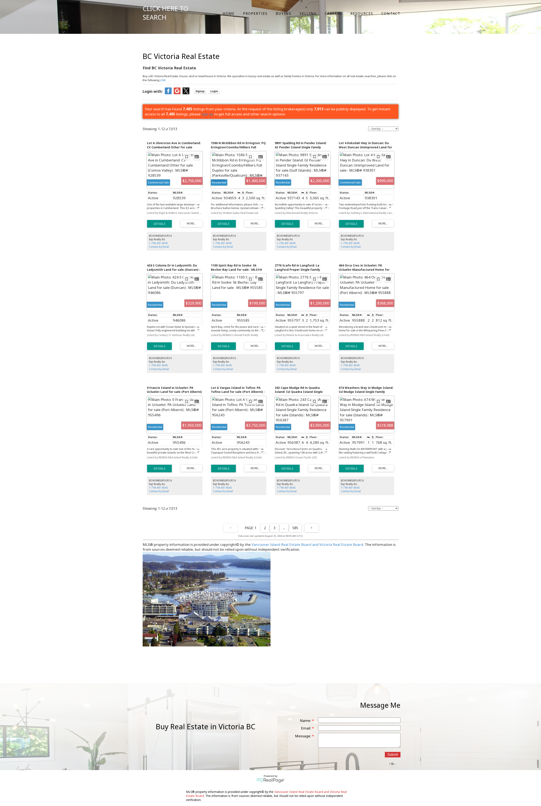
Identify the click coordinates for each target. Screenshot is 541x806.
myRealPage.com (270, 780)
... (284, 528)
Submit (392, 754)
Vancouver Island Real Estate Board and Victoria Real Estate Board (307, 544)
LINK (163, 80)
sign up (207, 114)
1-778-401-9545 (158, 243)
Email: (306, 728)
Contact (390, 13)
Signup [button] (200, 91)
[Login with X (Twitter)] (186, 92)
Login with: (153, 91)
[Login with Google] (177, 92)
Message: (303, 736)
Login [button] (214, 91)
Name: (306, 720)
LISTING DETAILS (159, 224)
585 (295, 528)
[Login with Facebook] (168, 92)
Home (229, 13)
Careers (333, 13)
